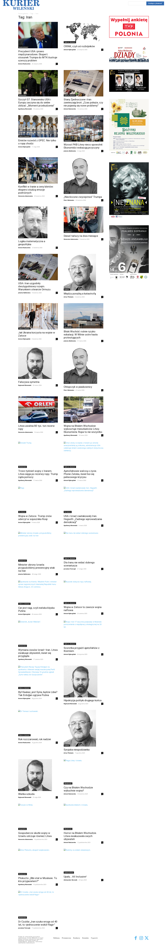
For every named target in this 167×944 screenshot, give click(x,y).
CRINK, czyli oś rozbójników (79, 46)
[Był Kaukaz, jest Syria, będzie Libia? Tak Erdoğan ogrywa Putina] (38, 677)
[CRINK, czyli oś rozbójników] (83, 32)
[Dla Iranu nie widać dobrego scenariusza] (83, 546)
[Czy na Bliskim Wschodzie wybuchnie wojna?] (83, 771)
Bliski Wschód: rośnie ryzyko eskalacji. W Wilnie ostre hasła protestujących (81, 334)
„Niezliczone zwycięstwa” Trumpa (83, 196)
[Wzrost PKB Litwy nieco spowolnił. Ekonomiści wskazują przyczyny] (83, 128)
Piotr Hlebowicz (69, 200)
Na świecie (22, 512)
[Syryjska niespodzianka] (83, 728)
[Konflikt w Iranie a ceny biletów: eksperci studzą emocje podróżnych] (38, 170)
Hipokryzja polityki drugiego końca (82, 700)
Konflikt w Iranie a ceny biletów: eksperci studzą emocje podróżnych (35, 189)
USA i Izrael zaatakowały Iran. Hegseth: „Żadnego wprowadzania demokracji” (83, 519)
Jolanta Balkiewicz (70, 151)
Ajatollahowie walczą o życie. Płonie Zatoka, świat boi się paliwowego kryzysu (80, 474)
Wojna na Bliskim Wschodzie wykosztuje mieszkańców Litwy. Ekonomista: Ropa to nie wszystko (83, 428)
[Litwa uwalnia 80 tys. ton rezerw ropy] (38, 409)
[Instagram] (141, 938)
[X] (147, 938)
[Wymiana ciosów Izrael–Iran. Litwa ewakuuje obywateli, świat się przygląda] (38, 633)
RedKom (66, 193)
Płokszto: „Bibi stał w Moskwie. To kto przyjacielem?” (37, 880)
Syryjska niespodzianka (76, 749)
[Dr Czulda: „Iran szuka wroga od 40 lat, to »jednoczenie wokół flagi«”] (38, 905)
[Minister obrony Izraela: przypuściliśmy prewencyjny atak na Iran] (38, 547)
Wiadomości (22, 95)
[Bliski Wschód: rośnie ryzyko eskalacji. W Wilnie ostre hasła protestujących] (83, 315)
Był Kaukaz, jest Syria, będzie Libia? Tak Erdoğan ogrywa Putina (37, 694)
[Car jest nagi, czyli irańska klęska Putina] (38, 592)
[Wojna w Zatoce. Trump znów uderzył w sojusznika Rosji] (38, 500)
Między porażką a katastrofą (80, 293)
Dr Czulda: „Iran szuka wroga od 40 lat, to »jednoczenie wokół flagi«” (37, 923)
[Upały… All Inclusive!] (83, 861)
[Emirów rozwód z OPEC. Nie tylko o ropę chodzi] (38, 126)
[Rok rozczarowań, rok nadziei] (38, 723)
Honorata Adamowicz (25, 196)
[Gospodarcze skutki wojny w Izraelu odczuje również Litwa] (38, 817)
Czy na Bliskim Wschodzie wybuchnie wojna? (78, 789)
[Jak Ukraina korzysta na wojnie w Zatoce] (38, 316)
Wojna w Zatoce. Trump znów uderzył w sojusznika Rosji (35, 518)
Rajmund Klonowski (24, 385)
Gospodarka (68, 140)
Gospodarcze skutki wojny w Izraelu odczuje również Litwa (35, 835)
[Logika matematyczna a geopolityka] (38, 222)
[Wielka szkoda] (38, 775)
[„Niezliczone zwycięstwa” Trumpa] (83, 175)
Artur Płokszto (68, 297)
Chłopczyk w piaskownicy (78, 386)
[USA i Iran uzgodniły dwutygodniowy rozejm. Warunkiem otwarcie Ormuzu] (38, 267)
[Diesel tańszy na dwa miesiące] (83, 219)
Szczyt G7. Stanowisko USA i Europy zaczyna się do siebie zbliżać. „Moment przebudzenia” (36, 102)
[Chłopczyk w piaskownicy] (83, 365)
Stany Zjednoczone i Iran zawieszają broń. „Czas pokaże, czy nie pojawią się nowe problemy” (83, 102)
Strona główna (23, 13)
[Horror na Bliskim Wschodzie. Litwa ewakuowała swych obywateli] (83, 817)
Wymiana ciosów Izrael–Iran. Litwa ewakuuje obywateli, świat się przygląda (38, 652)
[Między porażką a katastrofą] (83, 272)
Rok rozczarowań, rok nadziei (34, 739)
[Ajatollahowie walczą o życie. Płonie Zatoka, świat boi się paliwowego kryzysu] (83, 455)
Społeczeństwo (23, 47)
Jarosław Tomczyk (70, 569)
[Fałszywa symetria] (38, 363)
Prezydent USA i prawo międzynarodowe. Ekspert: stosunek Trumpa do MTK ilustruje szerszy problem (37, 56)
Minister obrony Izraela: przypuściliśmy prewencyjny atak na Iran (36, 567)
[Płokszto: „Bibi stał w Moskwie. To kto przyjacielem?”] (38, 862)
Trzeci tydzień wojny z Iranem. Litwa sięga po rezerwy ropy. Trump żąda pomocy (38, 474)
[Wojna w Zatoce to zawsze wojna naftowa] (83, 592)
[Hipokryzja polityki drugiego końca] (83, 681)
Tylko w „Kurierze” (69, 42)
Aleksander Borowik (70, 880)
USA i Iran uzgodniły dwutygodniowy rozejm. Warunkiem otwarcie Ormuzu (34, 286)
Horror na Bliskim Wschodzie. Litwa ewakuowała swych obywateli (80, 836)
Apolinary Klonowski (25, 109)
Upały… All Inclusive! (75, 876)
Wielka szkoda (26, 794)
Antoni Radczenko (24, 64)
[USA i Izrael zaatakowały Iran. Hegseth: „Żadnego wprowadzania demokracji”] (83, 500)
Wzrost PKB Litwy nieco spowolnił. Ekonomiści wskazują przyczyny (83, 146)
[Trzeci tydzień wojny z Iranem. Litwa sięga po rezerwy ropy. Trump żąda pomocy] (38, 455)
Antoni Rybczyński (70, 49)
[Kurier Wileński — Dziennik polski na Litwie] (21, 5)
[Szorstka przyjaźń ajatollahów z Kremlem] (83, 632)
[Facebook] (136, 938)
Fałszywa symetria (28, 382)
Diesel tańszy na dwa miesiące (81, 235)
